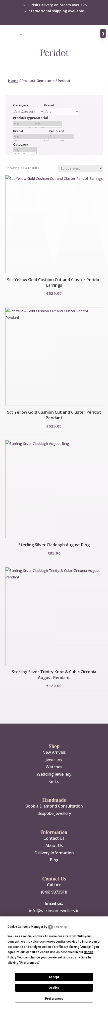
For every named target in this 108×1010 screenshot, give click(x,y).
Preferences (54, 998)
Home (13, 80)
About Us (54, 845)
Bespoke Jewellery (54, 813)
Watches (54, 767)
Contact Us (54, 838)
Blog (54, 860)
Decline (54, 988)
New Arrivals (54, 752)
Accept (54, 977)
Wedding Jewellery (54, 774)
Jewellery (54, 759)
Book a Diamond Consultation (54, 806)
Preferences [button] (29, 962)
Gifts (54, 781)
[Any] (23, 123)
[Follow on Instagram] (59, 19)
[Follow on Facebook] (49, 19)
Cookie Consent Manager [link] (25, 927)
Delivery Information (54, 853)
